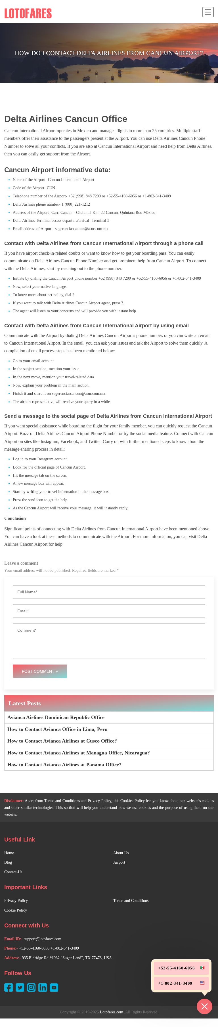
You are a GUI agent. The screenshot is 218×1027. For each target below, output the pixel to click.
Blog (8, 862)
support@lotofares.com (42, 939)
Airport (119, 862)
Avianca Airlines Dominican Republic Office (55, 717)
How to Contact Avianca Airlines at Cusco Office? (62, 741)
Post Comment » (40, 671)
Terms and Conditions (130, 901)
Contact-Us (13, 872)
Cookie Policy (15, 910)
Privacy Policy (16, 901)
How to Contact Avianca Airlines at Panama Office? (64, 764)
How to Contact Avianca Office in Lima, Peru (57, 729)
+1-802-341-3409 (65, 948)
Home (9, 853)
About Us (121, 853)
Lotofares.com (111, 1012)
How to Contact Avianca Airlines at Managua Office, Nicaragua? (78, 753)
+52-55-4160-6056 (34, 948)
